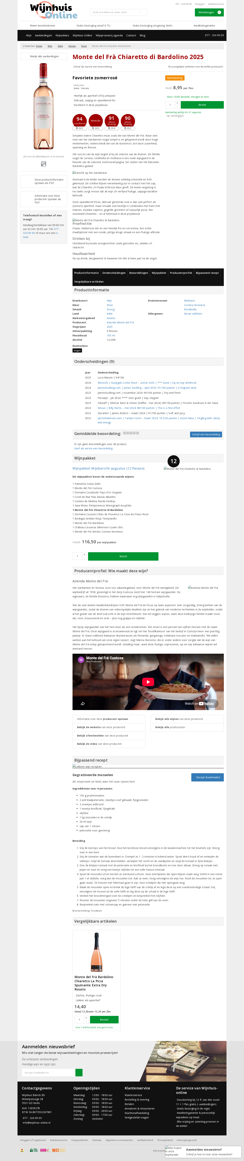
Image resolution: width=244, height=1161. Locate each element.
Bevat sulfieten (193, 313)
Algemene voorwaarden (119, 1140)
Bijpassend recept (207, 273)
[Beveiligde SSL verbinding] (45, 1150)
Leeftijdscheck (145, 1140)
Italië (60, 46)
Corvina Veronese (194, 305)
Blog (142, 35)
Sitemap (97, 1140)
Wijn (28, 35)
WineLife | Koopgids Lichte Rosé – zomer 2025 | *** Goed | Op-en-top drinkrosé (147, 382)
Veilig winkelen (79, 1140)
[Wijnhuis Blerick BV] (53, 10)
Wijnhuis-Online (82, 35)
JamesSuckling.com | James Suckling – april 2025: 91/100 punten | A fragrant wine (147, 387)
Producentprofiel (181, 273)
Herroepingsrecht (187, 1140)
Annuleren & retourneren (140, 1108)
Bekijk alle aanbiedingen (43, 56)
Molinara (189, 300)
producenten (170, 727)
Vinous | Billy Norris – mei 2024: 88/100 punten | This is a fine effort (139, 408)
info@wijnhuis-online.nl (36, 1122)
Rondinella (190, 309)
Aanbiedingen (43, 35)
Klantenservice (216, 4)
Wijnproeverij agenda (109, 35)
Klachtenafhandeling (137, 1113)
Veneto (72, 46)
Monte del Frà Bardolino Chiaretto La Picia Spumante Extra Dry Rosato (93, 983)
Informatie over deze (102, 719)
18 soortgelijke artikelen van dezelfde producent (195, 66)
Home (39, 46)
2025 (110, 326)
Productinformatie (86, 273)
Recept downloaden (207, 777)
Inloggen (200, 4)
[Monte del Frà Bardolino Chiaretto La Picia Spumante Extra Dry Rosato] (96, 952)
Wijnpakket (159, 273)
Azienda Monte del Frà (120, 322)
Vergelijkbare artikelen (89, 281)
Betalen (129, 1104)
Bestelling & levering (137, 1099)
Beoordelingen (138, 273)
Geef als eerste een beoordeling (93, 448)
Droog (110, 309)
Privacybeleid (165, 1140)
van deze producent (101, 727)
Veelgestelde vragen (137, 1117)
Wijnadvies (62, 35)
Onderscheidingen (114, 273)
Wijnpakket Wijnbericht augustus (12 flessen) (109, 468)
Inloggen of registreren (33, 1140)
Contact (131, 35)
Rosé (84, 46)
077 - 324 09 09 (184, 4)
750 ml (111, 335)
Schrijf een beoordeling (206, 434)
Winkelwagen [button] (209, 12)
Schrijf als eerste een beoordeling (92, 66)
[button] (96, 121)
